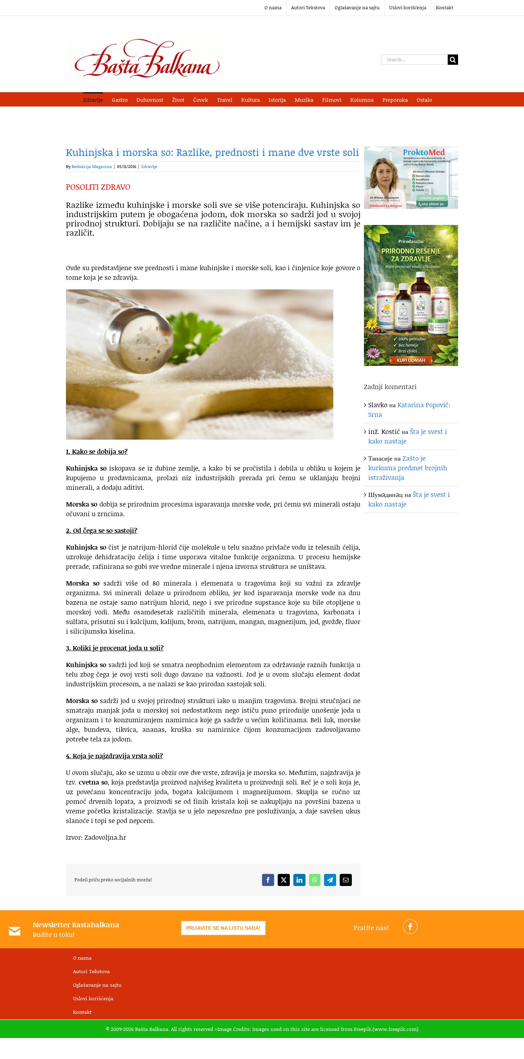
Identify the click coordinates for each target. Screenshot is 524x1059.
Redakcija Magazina (92, 166)
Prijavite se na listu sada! (223, 928)
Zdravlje (149, 166)
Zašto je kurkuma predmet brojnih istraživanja (407, 468)
